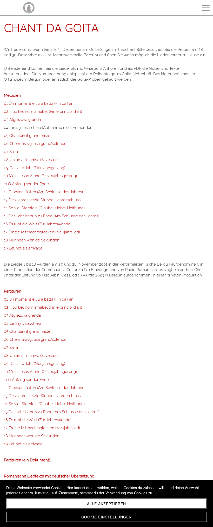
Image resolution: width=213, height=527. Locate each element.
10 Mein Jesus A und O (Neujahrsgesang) (40, 176)
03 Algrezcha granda (22, 119)
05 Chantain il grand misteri (28, 135)
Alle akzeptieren (106, 503)
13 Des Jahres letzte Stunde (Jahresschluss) (43, 200)
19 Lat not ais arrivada (23, 248)
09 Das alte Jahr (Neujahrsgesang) (34, 167)
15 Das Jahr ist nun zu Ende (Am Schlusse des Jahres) (51, 216)
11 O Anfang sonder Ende (26, 184)
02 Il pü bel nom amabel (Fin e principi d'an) (43, 111)
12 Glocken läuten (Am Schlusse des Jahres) (43, 192)
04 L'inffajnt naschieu (22, 323)
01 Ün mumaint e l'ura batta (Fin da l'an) (39, 103)
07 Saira (11, 151)
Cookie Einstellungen (106, 516)
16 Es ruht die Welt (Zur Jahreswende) (37, 224)
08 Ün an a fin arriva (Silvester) (31, 159)
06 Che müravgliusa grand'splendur (36, 143)
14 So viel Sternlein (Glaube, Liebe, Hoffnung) (44, 208)
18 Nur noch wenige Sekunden (31, 240)
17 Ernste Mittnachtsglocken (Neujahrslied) (42, 232)
